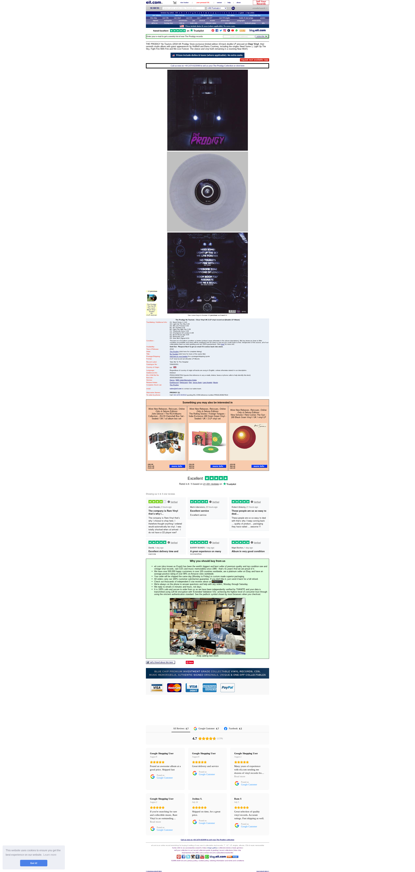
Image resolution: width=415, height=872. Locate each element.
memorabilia (256, 20)
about (239, 2)
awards (212, 20)
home (174, 848)
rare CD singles (224, 18)
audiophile (168, 20)
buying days (168, 23)
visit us (181, 23)
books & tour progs (246, 18)
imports (155, 20)
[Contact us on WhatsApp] (236, 31)
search (198, 848)
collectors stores (210, 23)
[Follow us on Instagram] (224, 31)
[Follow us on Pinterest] (213, 31)
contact (219, 2)
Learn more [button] (49, 854)
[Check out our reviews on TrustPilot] (217, 581)
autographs (241, 20)
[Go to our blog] (257, 31)
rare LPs (189, 18)
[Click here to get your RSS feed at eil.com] (242, 31)
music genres (237, 848)
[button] (252, 687)
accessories (190, 848)
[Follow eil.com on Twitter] (188, 857)
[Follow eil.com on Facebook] (183, 857)
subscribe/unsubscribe (225, 853)
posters (262, 18)
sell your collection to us (183, 850)
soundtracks (183, 20)
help (229, 2)
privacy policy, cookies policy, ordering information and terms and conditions (216, 860)
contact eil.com (209, 853)
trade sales (193, 23)
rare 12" (210, 18)
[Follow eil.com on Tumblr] (198, 857)
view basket (184, 2)
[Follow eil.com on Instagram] (193, 857)
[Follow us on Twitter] (220, 31)
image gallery (212, 848)
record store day (255, 15)
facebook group (250, 23)
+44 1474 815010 (180, 395)
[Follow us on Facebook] (217, 31)
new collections (230, 23)
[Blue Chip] (207, 677)
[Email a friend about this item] (160, 663)
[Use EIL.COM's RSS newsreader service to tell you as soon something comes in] (232, 857)
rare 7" (199, 18)
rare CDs (165, 18)
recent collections (226, 850)
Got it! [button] (33, 863)
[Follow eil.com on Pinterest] (179, 857)
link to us (181, 848)
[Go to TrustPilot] (178, 31)
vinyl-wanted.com (188, 853)
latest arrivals (179, 15)
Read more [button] (239, 776)
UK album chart (206, 15)
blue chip (153, 18)
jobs (263, 23)
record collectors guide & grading (206, 850)
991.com (199, 853)
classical (202, 20)
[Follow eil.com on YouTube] (202, 857)
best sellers (231, 15)
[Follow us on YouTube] (232, 31)
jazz (193, 20)
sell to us (154, 23)
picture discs (225, 20)
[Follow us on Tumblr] (228, 31)
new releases (157, 15)
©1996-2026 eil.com (178, 860)
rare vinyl (177, 18)
